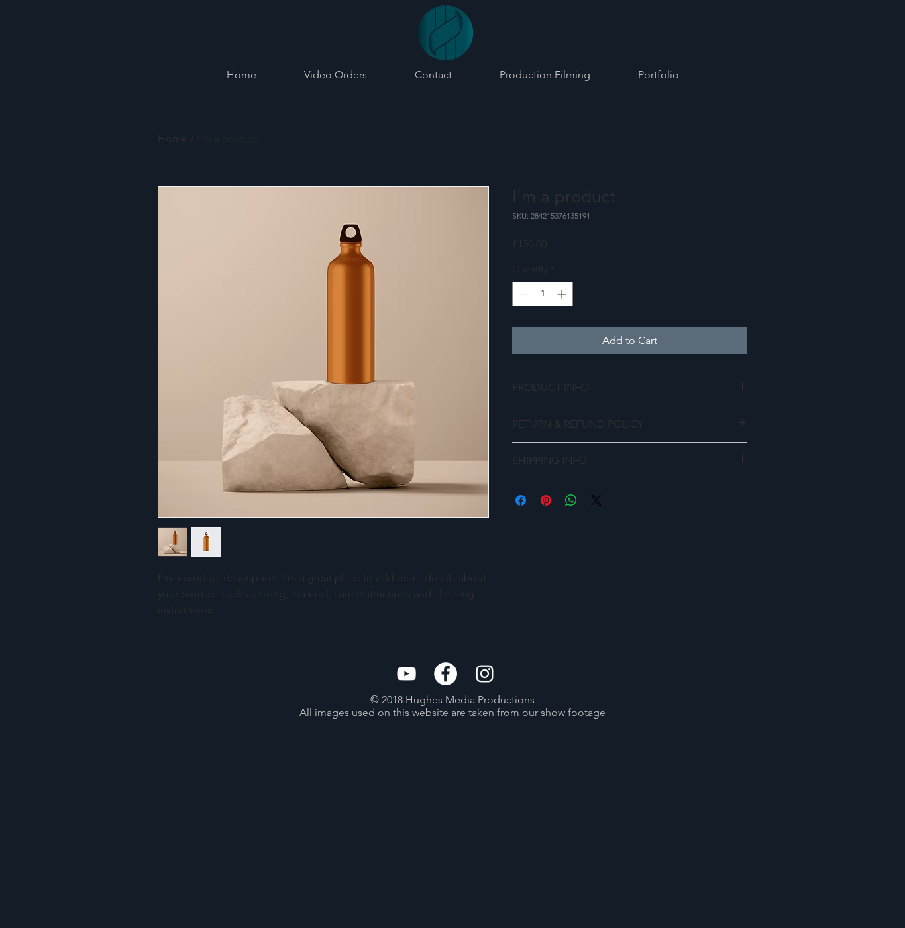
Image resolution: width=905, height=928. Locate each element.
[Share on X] (596, 500)
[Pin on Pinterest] (546, 500)
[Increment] (563, 294)
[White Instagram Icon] (484, 673)
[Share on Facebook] (521, 500)
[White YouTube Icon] (406, 673)
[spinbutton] (543, 294)
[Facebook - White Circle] (445, 673)
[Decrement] (522, 294)
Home (172, 138)
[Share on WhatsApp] (571, 500)
